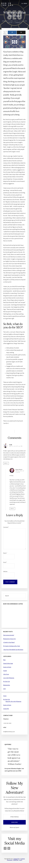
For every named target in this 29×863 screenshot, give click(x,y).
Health (5, 670)
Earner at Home (7, 21)
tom (10, 444)
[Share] (12, 32)
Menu (25, 3)
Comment (6, 527)
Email (5, 562)
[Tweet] (21, 32)
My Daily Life (6, 681)
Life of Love (6, 674)
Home (4, 695)
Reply (6, 463)
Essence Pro (16, 858)
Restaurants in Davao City (9, 638)
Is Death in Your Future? (9, 642)
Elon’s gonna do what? (8, 635)
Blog (4, 660)
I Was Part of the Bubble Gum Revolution (13, 649)
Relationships (6, 685)
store (4, 688)
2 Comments (18, 22)
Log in (20, 860)
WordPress (15, 860)
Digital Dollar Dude (8, 663)
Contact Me (6, 708)
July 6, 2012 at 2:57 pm (15, 446)
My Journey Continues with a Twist (11, 646)
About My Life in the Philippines (13, 701)
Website (5, 571)
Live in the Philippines (8, 678)
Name (5, 553)
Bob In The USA (7, 4)
